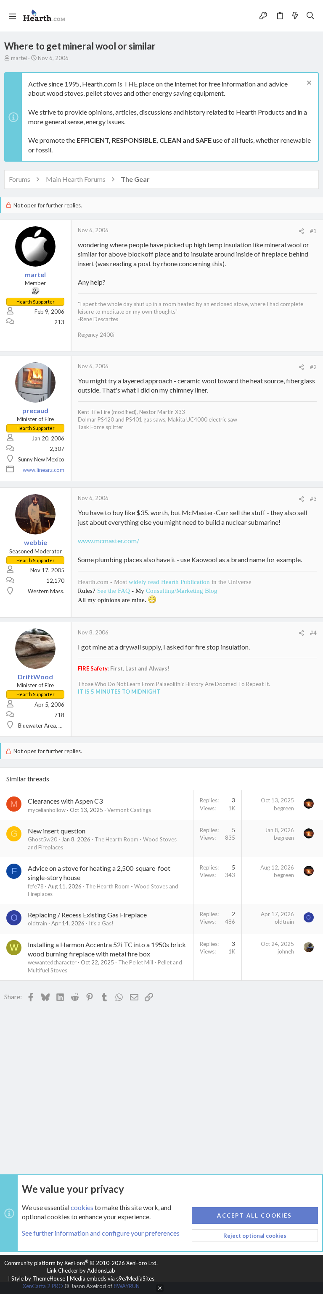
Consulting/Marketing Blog (181, 590)
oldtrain (37, 923)
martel (19, 58)
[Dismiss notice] (308, 83)
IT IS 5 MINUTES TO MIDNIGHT (119, 691)
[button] (12, 16)
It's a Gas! (101, 923)
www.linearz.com (43, 469)
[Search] (310, 16)
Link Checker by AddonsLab (81, 1270)
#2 (313, 367)
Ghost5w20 (42, 839)
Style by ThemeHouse (38, 1278)
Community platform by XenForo (81, 1263)
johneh (286, 951)
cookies (82, 1207)
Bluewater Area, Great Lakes (53, 725)
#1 (313, 231)
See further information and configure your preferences (101, 1233)
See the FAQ (113, 590)
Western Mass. (46, 591)
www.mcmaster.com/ (108, 541)
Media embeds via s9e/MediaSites (112, 1278)
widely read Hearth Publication (169, 582)
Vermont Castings (129, 810)
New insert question (56, 831)
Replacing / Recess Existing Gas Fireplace (87, 915)
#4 (313, 632)
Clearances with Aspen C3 (65, 801)
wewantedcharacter (52, 962)
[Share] (301, 231)
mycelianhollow (47, 810)
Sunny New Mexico (41, 459)
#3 (313, 498)
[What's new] (295, 16)
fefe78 (36, 886)
